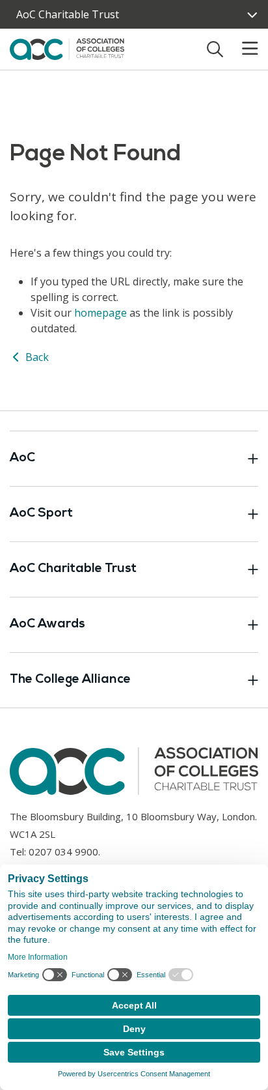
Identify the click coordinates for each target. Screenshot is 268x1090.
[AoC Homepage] (67, 48)
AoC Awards (47, 624)
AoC (22, 458)
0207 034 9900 (63, 851)
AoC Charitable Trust (67, 14)
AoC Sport (41, 514)
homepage (100, 313)
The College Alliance (70, 680)
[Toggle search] (215, 49)
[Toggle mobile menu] (242, 49)
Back (36, 357)
